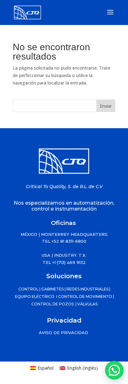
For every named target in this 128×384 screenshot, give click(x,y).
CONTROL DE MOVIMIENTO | (86, 296)
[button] (114, 370)
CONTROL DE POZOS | (53, 304)
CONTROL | (29, 289)
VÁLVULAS (87, 304)
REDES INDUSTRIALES (87, 289)
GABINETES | (53, 289)
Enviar (106, 106)
